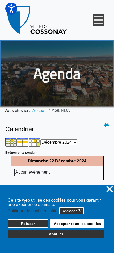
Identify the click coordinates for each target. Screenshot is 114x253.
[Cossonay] (37, 20)
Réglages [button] (72, 211)
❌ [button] (109, 189)
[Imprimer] (106, 125)
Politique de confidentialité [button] (33, 211)
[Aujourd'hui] (34, 142)
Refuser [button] (28, 224)
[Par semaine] (23, 142)
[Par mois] (11, 142)
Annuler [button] (56, 234)
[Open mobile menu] (98, 20)
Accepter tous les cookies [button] (77, 224)
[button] (11, 9)
